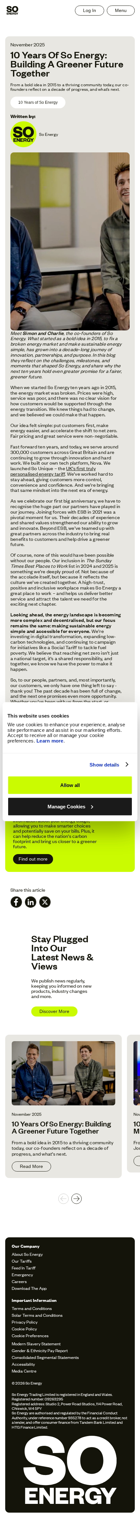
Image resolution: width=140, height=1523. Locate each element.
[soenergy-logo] (70, 1471)
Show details (104, 764)
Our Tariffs (22, 1261)
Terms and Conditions (32, 1308)
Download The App (29, 1288)
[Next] (76, 1199)
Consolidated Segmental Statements (45, 1357)
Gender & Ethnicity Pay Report (40, 1350)
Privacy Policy (24, 1322)
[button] (121, 11)
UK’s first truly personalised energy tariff (53, 471)
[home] (12, 10)
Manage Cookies (66, 806)
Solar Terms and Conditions (37, 1315)
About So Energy (27, 1254)
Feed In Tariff (23, 1268)
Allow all (70, 785)
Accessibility (23, 1364)
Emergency (22, 1274)
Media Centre (24, 1371)
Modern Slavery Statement (36, 1343)
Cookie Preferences (30, 1335)
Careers (19, 1281)
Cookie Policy (24, 1329)
